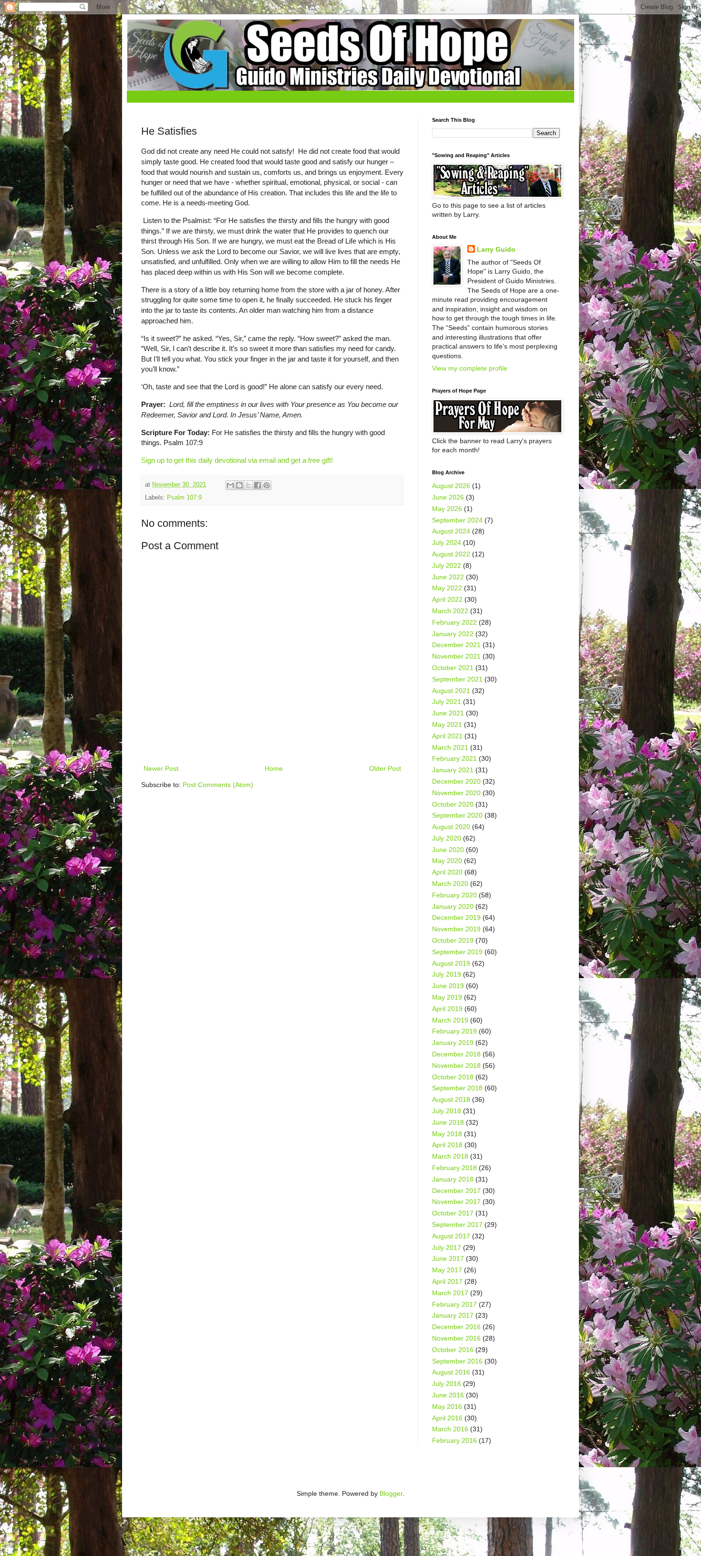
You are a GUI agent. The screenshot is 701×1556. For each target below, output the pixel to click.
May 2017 (447, 1270)
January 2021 (453, 770)
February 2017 (454, 1304)
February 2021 (454, 758)
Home (274, 768)
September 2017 (457, 1224)
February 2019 (454, 1031)
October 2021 (453, 667)
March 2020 (450, 883)
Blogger (391, 1493)
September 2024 (457, 520)
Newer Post (161, 768)
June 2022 (448, 577)
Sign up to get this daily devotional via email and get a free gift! (237, 460)
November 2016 (456, 1338)
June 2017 (448, 1258)
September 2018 (457, 1088)
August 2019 (451, 963)
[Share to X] (248, 485)
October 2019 (453, 940)
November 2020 (456, 793)
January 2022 (453, 634)
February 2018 (454, 1168)
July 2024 (446, 542)
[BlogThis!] (239, 485)
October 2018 (453, 1077)
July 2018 (446, 1111)
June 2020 (448, 849)
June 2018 (448, 1122)
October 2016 (453, 1350)
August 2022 (451, 554)
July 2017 (446, 1247)
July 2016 (446, 1383)
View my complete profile (469, 368)
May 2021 (447, 724)
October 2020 (453, 804)
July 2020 (446, 838)
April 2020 (447, 872)
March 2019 (450, 1020)
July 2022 (446, 565)
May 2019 (447, 997)
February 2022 (454, 622)
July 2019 (446, 974)
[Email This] (230, 485)
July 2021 (446, 701)
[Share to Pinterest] (266, 485)
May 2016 (447, 1406)
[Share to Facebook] (257, 485)
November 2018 (456, 1065)
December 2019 (456, 917)
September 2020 (457, 815)
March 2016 (450, 1429)
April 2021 (447, 736)
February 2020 (454, 895)
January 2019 (453, 1042)
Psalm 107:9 (184, 497)
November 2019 (456, 929)
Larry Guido (496, 249)
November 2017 (456, 1201)
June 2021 (448, 713)
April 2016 (447, 1418)
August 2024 (451, 531)
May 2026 (447, 508)
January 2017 (453, 1315)
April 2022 (447, 599)
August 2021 (451, 690)
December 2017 (456, 1190)
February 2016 (454, 1440)
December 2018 (456, 1054)
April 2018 (447, 1145)
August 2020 (451, 827)
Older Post (385, 768)
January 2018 (453, 1179)
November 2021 (456, 656)
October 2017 (453, 1213)
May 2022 (447, 588)
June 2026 (448, 497)
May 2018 (447, 1134)
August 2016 (451, 1372)
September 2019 (457, 952)
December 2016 (456, 1327)
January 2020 (453, 906)
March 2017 (450, 1293)
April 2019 (447, 1008)
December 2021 (456, 645)
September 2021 (457, 679)
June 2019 (448, 986)
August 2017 (451, 1236)
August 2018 (451, 1099)
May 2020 (447, 860)
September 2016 (457, 1361)
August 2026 (451, 486)
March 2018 (450, 1156)
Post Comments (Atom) (218, 785)
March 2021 (450, 747)
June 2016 (448, 1395)
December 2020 (456, 781)
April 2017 (447, 1281)
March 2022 (450, 611)
